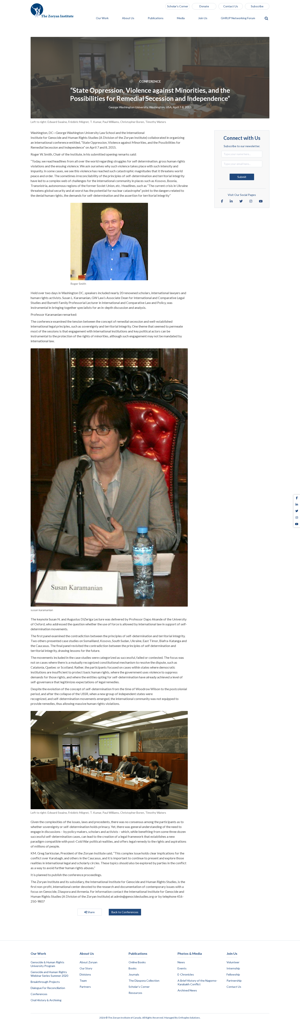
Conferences (39, 994)
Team (83, 980)
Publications (156, 18)
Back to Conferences (124, 912)
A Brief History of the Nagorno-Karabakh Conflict (197, 982)
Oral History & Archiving (46, 1000)
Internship (233, 968)
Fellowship (233, 974)
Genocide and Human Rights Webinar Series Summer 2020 (49, 973)
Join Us (203, 18)
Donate (204, 6)
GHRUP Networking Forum (238, 18)
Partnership (234, 980)
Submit (241, 177)
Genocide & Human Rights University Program (47, 964)
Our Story (86, 968)
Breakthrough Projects (45, 981)
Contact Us (230, 6)
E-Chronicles (186, 974)
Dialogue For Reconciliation (48, 988)
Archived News (187, 990)
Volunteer (233, 962)
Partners (85, 986)
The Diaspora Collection (144, 980)
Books (133, 968)
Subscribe (257, 6)
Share (91, 912)
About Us (128, 18)
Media (181, 18)
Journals (134, 974)
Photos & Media (190, 953)
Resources (135, 992)
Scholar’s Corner (177, 6)
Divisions (85, 974)
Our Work (102, 18)
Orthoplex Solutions (189, 1017)
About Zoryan (88, 962)
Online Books (137, 962)
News (181, 962)
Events (182, 968)
